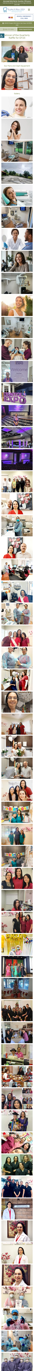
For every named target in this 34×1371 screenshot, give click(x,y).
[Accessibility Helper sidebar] (2, 36)
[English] (9, 17)
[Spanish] (12, 17)
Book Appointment (25, 29)
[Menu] (29, 10)
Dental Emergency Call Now (24, 17)
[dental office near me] (17, 51)
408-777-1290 (9, 29)
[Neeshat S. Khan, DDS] (14, 10)
